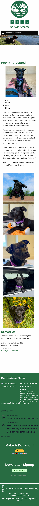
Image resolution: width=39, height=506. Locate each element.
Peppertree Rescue (13, 33)
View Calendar (5, 437)
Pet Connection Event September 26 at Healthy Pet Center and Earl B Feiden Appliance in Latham (22, 428)
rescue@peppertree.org (10, 351)
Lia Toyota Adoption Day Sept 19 (22, 418)
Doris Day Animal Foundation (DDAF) (28, 386)
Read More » (24, 403)
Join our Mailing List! (19, 470)
